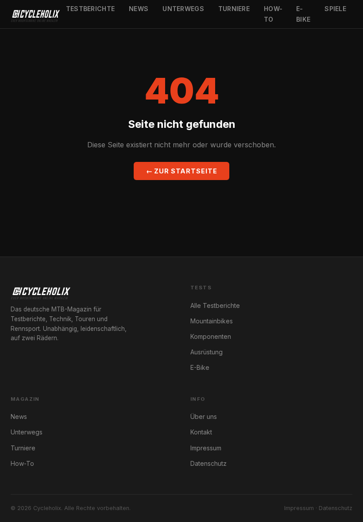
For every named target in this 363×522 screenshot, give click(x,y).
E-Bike (303, 14)
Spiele (335, 8)
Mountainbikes (211, 321)
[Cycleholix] (35, 14)
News (138, 8)
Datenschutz (208, 463)
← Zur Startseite (181, 171)
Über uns (203, 416)
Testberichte (90, 8)
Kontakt (201, 432)
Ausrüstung (206, 352)
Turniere (234, 8)
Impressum (205, 448)
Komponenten (210, 336)
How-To (273, 14)
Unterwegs (183, 8)
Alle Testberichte (215, 305)
